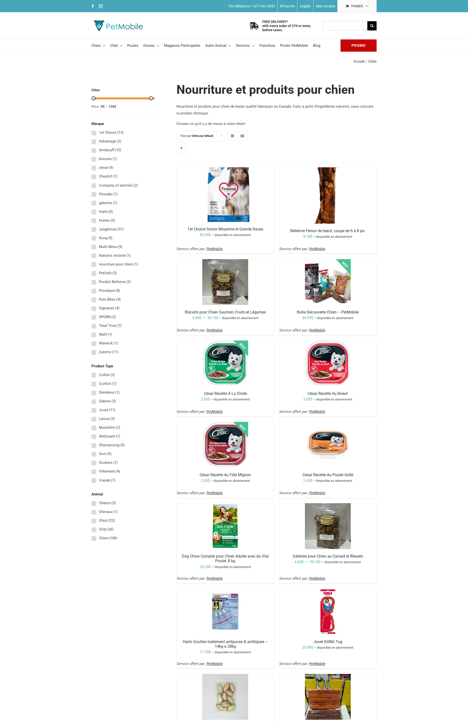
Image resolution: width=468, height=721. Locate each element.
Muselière (109, 427)
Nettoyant (109, 436)
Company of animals (118, 185)
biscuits (108, 159)
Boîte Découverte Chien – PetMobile (328, 312)
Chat (106, 529)
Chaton (107, 503)
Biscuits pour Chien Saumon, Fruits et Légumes (225, 312)
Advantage (110, 141)
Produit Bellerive (115, 282)
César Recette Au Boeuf (328, 393)
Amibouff (110, 150)
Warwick (108, 343)
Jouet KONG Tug (327, 641)
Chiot (107, 520)
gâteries (108, 203)
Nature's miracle (115, 255)
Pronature (109, 290)
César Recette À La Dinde (225, 393)
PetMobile (214, 249)
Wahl (105, 334)
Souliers (108, 462)
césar (106, 167)
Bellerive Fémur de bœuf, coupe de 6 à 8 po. (327, 230)
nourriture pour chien (118, 264)
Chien (108, 538)
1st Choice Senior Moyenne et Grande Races (225, 229)
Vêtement (109, 471)
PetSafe (108, 273)
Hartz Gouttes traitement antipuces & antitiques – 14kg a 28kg (225, 644)
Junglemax (111, 229)
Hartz (106, 211)
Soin (105, 454)
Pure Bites (110, 299)
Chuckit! (108, 176)
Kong (105, 238)
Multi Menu (110, 247)
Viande (107, 480)
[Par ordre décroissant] (181, 148)
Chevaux (108, 512)
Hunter (107, 220)
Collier (107, 375)
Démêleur (109, 392)
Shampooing (112, 445)
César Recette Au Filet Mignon (225, 475)
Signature (109, 308)
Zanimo (108, 352)
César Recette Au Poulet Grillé (327, 475)
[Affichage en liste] (242, 136)
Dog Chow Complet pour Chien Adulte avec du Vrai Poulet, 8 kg (225, 558)
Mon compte (325, 6)
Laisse (107, 419)
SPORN (107, 317)
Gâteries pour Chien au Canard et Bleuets (328, 556)
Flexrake (108, 194)
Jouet (107, 410)
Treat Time (110, 325)
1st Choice (111, 132)
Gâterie (107, 401)
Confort (108, 383)
